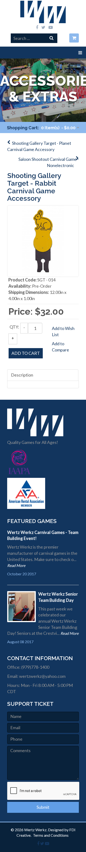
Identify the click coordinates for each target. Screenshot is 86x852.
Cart (76, 38)
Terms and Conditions (51, 835)
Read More (16, 565)
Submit (43, 807)
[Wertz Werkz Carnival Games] (43, 12)
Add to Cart (25, 353)
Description (22, 374)
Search (55, 37)
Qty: (14, 326)
